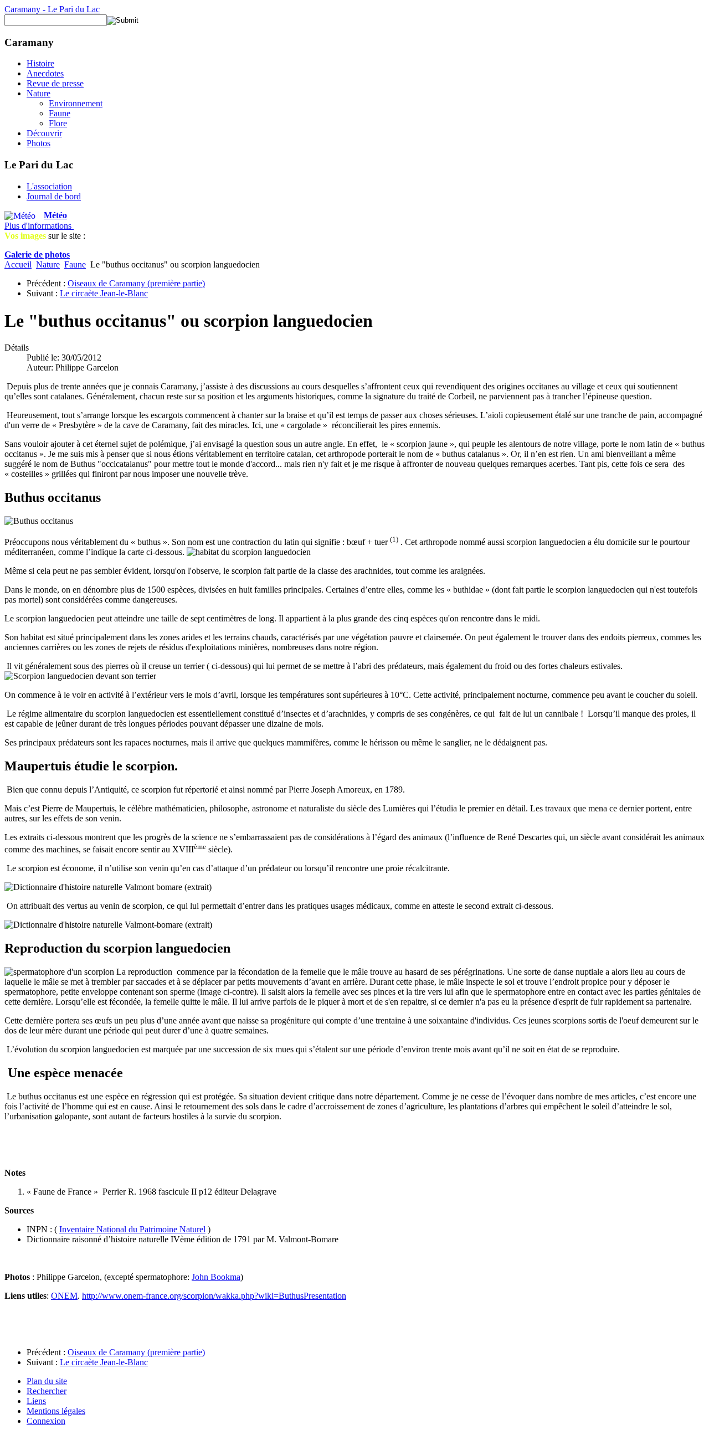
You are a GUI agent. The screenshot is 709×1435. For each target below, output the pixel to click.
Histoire (40, 63)
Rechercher (46, 1391)
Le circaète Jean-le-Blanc (104, 293)
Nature (38, 93)
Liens (36, 1401)
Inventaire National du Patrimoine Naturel (132, 1229)
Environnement (75, 103)
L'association (49, 186)
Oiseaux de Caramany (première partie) (136, 283)
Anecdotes (45, 73)
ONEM (64, 1295)
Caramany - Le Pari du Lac (52, 9)
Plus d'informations (39, 225)
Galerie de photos (37, 254)
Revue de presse (55, 83)
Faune (59, 113)
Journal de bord (54, 196)
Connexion (46, 1421)
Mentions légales (56, 1411)
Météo (55, 215)
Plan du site (47, 1381)
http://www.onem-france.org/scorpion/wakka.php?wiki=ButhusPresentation (214, 1295)
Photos (38, 143)
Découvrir (44, 133)
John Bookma (216, 1277)
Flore (58, 123)
